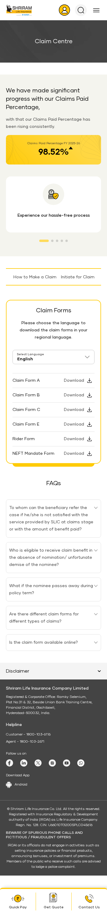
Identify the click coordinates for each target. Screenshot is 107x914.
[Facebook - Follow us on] (9, 762)
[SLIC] (19, 10)
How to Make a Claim (33, 277)
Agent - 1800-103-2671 (25, 742)
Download (74, 380)
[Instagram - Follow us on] (52, 763)
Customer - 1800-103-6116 (28, 734)
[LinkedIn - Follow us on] (23, 763)
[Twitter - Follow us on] (38, 762)
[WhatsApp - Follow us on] (80, 763)
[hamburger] (96, 10)
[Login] (64, 10)
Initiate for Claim (78, 277)
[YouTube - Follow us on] (66, 763)
